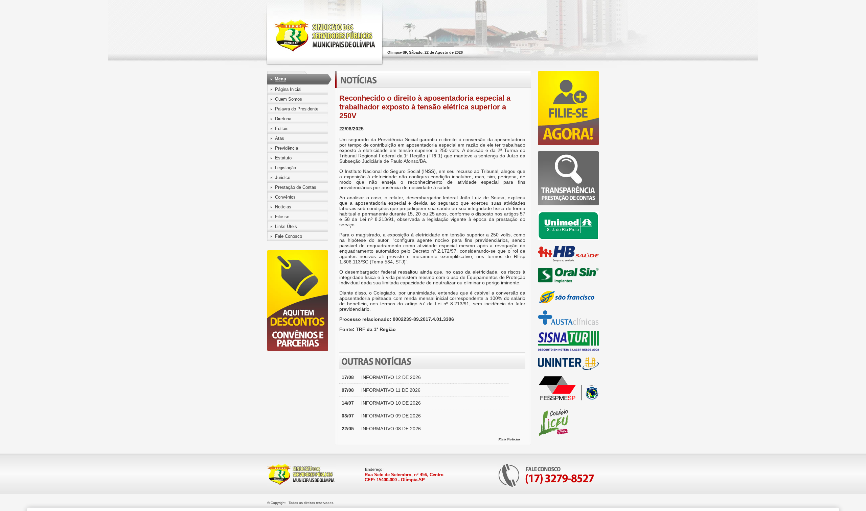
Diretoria (283, 118)
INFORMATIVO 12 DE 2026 (391, 377)
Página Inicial (288, 89)
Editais (282, 128)
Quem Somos (288, 99)
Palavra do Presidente (296, 108)
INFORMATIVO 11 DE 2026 (390, 390)
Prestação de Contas (295, 187)
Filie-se (282, 216)
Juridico (282, 177)
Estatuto (283, 157)
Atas (279, 138)
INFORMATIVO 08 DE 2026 (391, 428)
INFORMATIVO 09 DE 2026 (391, 415)
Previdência (286, 148)
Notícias (283, 206)
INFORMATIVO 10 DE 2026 (391, 403)
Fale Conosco (288, 236)
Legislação (285, 167)
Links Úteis (286, 226)
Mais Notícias (509, 439)
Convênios (285, 197)
